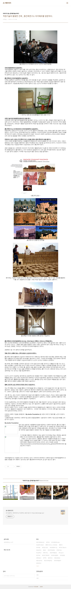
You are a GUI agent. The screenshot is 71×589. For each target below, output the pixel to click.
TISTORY (36, 586)
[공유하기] (10, 466)
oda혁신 (39, 552)
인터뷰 (38, 555)
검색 (33, 575)
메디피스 (46, 552)
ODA (48, 542)
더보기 (37, 566)
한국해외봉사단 (40, 542)
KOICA (50, 558)
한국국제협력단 (48, 560)
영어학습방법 (51, 550)
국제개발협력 (58, 560)
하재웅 (38, 547)
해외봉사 (39, 558)
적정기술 (59, 550)
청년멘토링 (57, 558)
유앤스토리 (45, 547)
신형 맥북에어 (46, 555)
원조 (45, 550)
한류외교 (39, 563)
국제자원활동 (55, 555)
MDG (61, 545)
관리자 (41, 586)
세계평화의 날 (54, 547)
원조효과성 (39, 560)
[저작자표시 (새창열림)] (22, 466)
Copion (61, 552)
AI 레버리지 (7, 3)
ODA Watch (63, 547)
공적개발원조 (54, 552)
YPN (45, 558)
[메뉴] (67, 3)
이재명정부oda (55, 542)
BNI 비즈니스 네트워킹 (51, 545)
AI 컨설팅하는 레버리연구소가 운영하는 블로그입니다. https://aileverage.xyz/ (25, 513)
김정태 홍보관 (40, 545)
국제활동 (63, 555)
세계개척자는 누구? (8, 542)
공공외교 (39, 550)
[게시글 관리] (12, 466)
